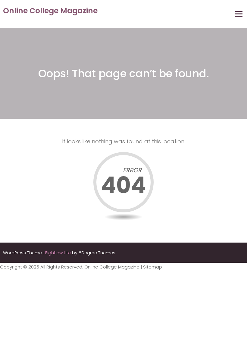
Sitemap (152, 267)
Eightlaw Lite (58, 253)
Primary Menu (238, 14)
